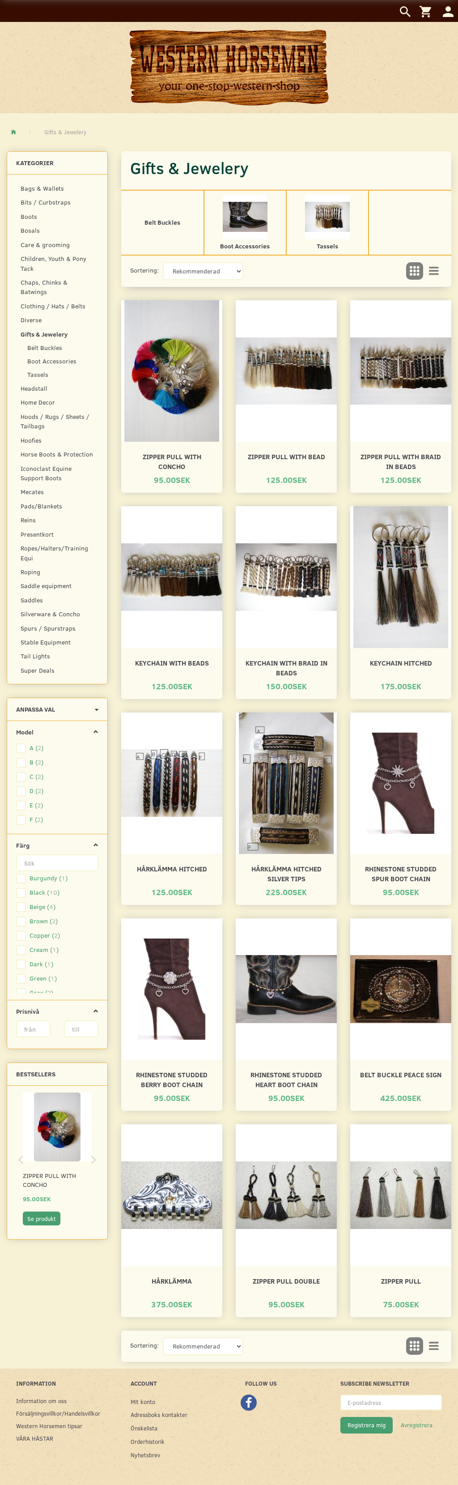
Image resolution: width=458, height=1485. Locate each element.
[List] (433, 271)
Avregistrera (417, 1425)
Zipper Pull (401, 1280)
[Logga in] (448, 11)
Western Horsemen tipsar (49, 1426)
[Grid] (414, 271)
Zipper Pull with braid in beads (400, 461)
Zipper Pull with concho (49, 1180)
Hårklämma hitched (172, 868)
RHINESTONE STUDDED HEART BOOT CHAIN (286, 1079)
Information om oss (41, 1400)
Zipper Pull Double (286, 1280)
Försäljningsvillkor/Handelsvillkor (55, 1413)
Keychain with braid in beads (286, 667)
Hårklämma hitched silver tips (286, 873)
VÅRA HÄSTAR (34, 1438)
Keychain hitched (401, 662)
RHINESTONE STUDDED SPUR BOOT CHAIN (401, 873)
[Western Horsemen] (229, 67)
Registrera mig (367, 1425)
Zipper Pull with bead (286, 456)
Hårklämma (172, 1280)
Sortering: (144, 270)
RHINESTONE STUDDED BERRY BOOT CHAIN (172, 1079)
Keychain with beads (172, 662)
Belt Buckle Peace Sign (400, 1074)
